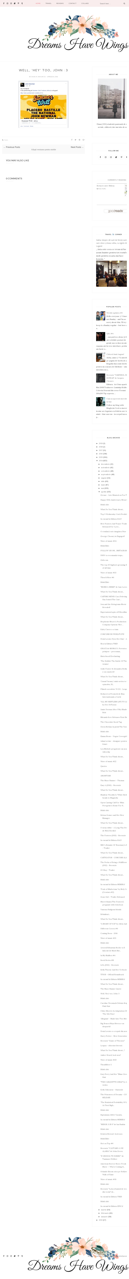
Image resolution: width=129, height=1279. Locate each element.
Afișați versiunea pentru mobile (43, 149)
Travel (48, 3)
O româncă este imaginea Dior (113, 531)
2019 (101, 443)
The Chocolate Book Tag (111, 722)
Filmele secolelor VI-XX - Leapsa (114, 689)
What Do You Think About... (112, 509)
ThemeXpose (122, 1256)
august (104, 478)
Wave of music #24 (108, 541)
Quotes (104, 766)
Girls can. (104, 560)
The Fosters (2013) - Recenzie (113, 835)
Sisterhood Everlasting (110, 656)
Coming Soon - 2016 (109, 933)
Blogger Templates (95, 1256)
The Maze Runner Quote (111, 989)
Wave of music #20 (109, 1060)
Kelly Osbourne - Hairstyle (112, 1090)
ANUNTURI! (106, 776)
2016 (101, 454)
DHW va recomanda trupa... (112, 555)
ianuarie (104, 1216)
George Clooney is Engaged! (113, 536)
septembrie (106, 474)
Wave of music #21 (108, 938)
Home (38, 3)
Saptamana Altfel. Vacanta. (111, 1115)
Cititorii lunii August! (115, 354)
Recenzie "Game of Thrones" (113, 1041)
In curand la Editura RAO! (111, 519)
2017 (101, 450)
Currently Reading (117, 180)
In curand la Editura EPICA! (112, 1206)
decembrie (105, 464)
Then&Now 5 (106, 1065)
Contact (72, 3)
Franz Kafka (102, 189)
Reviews (60, 3)
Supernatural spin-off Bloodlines (114, 612)
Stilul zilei (105, 505)
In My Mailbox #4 (108, 955)
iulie (103, 481)
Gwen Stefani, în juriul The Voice (114, 727)
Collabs (85, 3)
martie (104, 1210)
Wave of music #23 (108, 573)
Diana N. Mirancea (38, 77)
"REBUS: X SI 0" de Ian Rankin (113, 1124)
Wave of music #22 (108, 761)
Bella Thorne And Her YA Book (114, 970)
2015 (101, 457)
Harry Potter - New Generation (114, 1036)
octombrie (105, 471)
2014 (101, 460)
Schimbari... (105, 914)
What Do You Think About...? (113, 1050)
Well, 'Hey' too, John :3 (110, 993)
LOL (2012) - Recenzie (110, 965)
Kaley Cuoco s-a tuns (109, 629)
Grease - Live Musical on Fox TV (114, 495)
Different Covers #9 (109, 928)
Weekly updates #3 (114, 313)
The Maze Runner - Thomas (112, 780)
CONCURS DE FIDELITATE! (112, 634)
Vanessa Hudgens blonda (111, 909)
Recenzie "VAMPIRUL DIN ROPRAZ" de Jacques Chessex (117, 378)
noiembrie (105, 467)
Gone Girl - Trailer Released (113, 897)
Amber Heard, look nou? (111, 1055)
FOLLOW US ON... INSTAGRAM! (114, 550)
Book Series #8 (107, 960)
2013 (101, 1220)
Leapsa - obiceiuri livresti (111, 1045)
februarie (105, 1213)
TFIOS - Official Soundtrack (112, 974)
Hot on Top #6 (107, 1143)
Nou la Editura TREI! (109, 644)
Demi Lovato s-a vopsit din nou (114, 1031)
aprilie (103, 492)
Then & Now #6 (107, 577)
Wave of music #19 (108, 1179)
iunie (103, 485)
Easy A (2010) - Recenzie (111, 785)
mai (102, 488)
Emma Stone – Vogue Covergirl (114, 736)
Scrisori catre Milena (105, 186)
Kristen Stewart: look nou (111, 1134)
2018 (101, 447)
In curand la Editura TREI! (111, 1197)
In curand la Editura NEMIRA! (113, 884)
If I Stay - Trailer (108, 870)
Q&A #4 (109, 333)
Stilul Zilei (105, 546)
